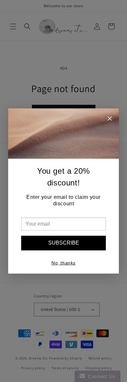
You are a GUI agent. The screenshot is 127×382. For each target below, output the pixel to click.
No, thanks (63, 262)
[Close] (109, 119)
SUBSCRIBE (63, 243)
